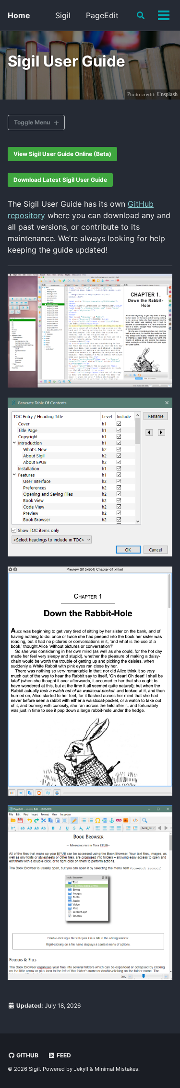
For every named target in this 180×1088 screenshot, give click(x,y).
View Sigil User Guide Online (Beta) (62, 153)
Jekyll (81, 1069)
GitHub (26, 1055)
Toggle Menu (32, 122)
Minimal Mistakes (116, 1069)
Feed (63, 1055)
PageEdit (102, 15)
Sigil (63, 15)
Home (19, 15)
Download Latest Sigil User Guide (60, 179)
